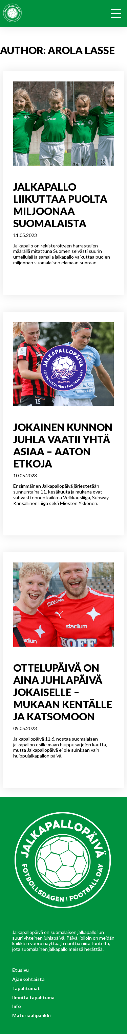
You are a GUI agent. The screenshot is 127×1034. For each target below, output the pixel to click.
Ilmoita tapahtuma (33, 997)
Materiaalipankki (31, 1015)
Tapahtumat (26, 988)
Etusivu (20, 970)
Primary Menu (118, 15)
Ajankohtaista (28, 979)
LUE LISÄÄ (24, 275)
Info (16, 1006)
